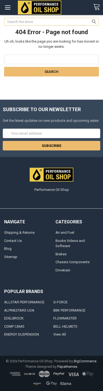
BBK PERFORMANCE (69, 310)
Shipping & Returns (19, 232)
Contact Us (13, 241)
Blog (8, 249)
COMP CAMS (14, 326)
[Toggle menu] (7, 7)
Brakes (60, 254)
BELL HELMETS (65, 326)
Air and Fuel (64, 232)
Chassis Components (72, 262)
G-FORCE (60, 302)
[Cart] (98, 7)
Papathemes (67, 367)
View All (59, 334)
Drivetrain (62, 270)
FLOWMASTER (65, 318)
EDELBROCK (14, 318)
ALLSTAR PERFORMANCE (24, 302)
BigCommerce (85, 361)
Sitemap (10, 257)
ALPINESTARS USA (19, 310)
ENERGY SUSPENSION (21, 334)
